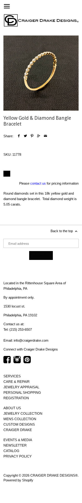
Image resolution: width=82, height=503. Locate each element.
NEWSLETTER (15, 445)
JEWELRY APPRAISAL (21, 387)
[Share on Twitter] (25, 136)
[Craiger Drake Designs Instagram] (17, 362)
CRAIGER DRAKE (17, 430)
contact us (38, 183)
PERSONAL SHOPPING (22, 392)
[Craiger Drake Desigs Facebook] (7, 362)
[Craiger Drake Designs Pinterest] (27, 362)
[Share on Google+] (38, 136)
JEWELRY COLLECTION (22, 413)
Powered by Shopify (18, 480)
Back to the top (62, 231)
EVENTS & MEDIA (17, 440)
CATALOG (11, 451)
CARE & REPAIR (16, 382)
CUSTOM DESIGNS (19, 424)
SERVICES (12, 376)
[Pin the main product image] (32, 136)
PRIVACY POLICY (17, 456)
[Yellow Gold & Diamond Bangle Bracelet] (41, 73)
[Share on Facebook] (19, 136)
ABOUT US (12, 408)
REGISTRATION (16, 398)
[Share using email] (45, 136)
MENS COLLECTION (19, 419)
